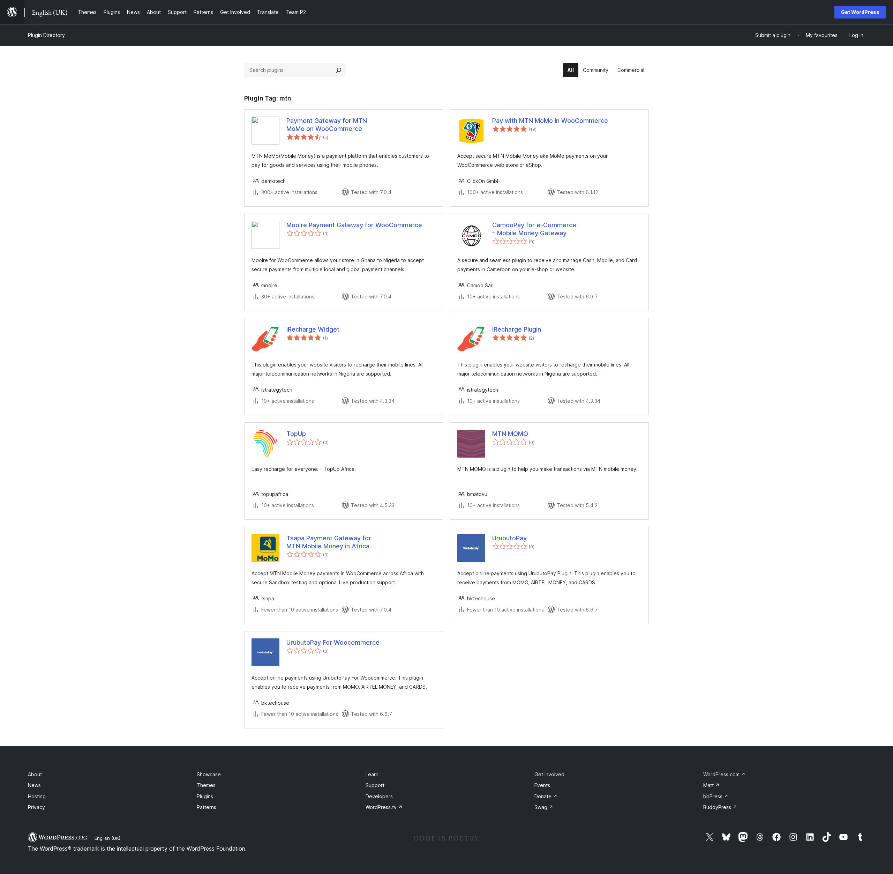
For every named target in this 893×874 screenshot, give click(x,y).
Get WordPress (860, 12)
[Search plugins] (339, 70)
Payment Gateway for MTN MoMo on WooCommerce (326, 124)
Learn (372, 774)
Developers (379, 796)
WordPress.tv (384, 807)
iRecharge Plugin (516, 329)
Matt (711, 785)
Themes (206, 785)
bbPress (715, 796)
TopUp (296, 433)
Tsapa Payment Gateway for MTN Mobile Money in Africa (328, 542)
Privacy (36, 807)
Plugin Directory (46, 35)
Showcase (209, 774)
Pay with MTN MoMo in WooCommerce (550, 120)
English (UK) (107, 838)
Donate (545, 796)
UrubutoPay (509, 538)
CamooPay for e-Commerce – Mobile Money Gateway (534, 229)
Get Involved (549, 774)
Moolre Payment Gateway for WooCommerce (354, 225)
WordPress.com (724, 774)
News (34, 785)
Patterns (206, 807)
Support (375, 785)
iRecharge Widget (312, 329)
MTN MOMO (510, 433)
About (35, 774)
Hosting (37, 796)
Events (542, 785)
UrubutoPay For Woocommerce (333, 642)
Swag (543, 807)
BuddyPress (720, 807)
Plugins (205, 796)
